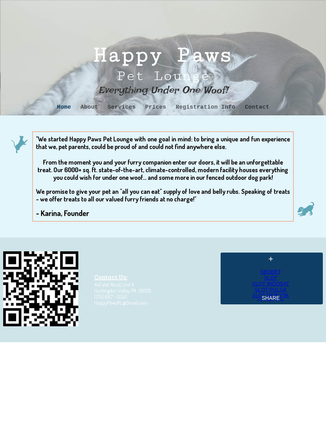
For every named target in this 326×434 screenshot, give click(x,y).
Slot (270, 278)
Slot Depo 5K (270, 295)
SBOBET (270, 272)
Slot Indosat (270, 284)
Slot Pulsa (271, 290)
